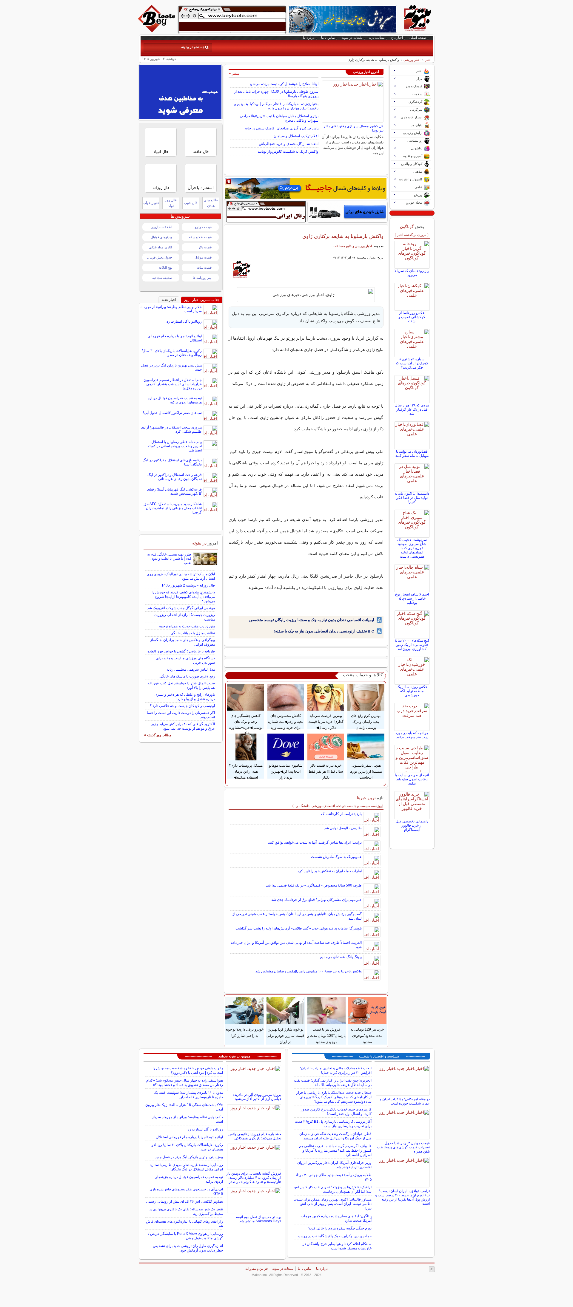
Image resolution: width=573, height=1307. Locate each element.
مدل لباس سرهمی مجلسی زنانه (191, 669)
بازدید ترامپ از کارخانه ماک (341, 814)
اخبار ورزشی (411, 59)
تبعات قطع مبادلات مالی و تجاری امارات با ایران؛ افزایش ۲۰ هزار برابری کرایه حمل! (336, 1070)
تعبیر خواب (151, 203)
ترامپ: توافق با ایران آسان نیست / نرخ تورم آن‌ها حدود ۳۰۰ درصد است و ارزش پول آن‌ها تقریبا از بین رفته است (402, 1197)
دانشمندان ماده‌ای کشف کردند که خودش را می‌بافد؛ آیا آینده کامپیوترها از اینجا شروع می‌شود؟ (183, 596)
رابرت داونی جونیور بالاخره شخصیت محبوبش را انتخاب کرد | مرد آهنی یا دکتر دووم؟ (188, 1070)
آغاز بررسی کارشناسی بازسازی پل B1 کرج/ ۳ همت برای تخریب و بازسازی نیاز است (333, 1123)
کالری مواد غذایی (160, 247)
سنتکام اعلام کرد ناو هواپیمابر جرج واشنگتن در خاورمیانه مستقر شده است (337, 1246)
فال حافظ (201, 151)
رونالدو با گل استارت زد (184, 321)
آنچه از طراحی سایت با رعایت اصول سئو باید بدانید (412, 779)
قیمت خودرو (203, 227)
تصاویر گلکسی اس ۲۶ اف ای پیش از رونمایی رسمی (184, 1201)
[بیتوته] (157, 30)
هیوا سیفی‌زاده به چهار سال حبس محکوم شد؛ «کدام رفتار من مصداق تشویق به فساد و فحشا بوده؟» (184, 1082)
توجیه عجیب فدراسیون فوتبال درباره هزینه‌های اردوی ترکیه (175, 400)
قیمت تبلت (204, 267)
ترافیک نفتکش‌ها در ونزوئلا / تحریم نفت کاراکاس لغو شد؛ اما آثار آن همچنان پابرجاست (333, 1189)
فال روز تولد (171, 203)
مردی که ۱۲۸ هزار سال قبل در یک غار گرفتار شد (412, 409)
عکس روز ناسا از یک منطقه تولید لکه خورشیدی (412, 691)
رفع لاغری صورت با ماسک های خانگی (187, 676)
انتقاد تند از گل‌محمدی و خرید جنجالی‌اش (288, 144)
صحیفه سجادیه (162, 277)
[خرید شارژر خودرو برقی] (347, 211)
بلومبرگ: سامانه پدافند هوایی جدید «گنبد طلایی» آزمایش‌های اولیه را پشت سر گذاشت (298, 928)
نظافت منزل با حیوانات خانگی (192, 633)
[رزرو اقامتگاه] (305, 188)
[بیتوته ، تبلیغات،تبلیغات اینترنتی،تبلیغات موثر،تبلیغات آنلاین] (232, 19)
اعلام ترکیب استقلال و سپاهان (296, 136)
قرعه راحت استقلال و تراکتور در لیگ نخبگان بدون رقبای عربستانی (174, 477)
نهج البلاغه (165, 267)
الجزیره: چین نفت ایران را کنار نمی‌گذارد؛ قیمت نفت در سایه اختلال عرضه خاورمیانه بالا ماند (333, 1082)
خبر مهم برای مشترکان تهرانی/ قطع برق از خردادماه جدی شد (316, 900)
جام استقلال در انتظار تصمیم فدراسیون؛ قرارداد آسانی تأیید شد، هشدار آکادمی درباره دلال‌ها (172, 384)
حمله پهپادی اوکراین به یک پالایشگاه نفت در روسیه (335, 1236)
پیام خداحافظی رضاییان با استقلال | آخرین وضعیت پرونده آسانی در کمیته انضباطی (175, 446)
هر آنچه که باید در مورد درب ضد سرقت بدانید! (411, 735)
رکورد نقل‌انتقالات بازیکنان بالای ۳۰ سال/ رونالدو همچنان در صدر (172, 353)
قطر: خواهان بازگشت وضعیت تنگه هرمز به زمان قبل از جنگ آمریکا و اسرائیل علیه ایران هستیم (335, 1136)
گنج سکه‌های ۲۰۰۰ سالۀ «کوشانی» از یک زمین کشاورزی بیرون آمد (412, 644)
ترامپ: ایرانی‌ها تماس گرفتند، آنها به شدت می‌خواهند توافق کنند (315, 842)
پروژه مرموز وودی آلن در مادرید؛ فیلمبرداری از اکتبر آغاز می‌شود (257, 1097)
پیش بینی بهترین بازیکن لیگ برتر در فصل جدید (189, 1157)
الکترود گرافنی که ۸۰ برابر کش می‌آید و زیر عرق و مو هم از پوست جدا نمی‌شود (183, 726)
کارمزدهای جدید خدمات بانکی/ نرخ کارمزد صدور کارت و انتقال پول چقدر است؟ (336, 1111)
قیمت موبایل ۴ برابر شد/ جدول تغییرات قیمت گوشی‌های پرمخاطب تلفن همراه (403, 1147)
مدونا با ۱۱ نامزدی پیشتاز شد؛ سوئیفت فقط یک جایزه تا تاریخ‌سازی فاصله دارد (188, 1095)
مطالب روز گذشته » (157, 735)
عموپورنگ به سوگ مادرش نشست (336, 857)
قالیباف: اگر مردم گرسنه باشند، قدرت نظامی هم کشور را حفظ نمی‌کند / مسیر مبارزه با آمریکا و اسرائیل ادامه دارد (335, 1150)
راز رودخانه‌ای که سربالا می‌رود (412, 273)
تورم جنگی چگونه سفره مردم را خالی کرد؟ (340, 1228)
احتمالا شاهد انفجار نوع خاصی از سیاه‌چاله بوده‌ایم (412, 598)
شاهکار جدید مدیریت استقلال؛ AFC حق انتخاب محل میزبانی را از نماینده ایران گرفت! (173, 508)
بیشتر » (234, 73)
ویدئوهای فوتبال (161, 237)
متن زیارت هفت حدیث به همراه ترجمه (187, 626)
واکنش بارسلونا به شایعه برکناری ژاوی (342, 236)
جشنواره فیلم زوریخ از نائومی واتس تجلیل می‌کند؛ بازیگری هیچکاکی (254, 1136)
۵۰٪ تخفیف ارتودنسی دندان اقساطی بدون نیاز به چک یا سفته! (324, 631)
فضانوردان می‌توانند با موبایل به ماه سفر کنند (412, 453)
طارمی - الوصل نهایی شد (343, 828)
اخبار (428, 59)
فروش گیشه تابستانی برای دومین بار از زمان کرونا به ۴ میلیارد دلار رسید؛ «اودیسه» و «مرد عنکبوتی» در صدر (254, 1177)
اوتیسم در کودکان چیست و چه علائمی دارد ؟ (182, 706)
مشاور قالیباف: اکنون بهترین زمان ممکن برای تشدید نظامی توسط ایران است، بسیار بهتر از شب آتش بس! (333, 1203)
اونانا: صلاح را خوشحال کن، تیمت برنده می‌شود (283, 84)
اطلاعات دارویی (161, 227)
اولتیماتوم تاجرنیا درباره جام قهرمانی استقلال (189, 1137)
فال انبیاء (160, 151)
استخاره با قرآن (201, 187)
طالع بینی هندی (211, 203)
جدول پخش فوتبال (159, 257)
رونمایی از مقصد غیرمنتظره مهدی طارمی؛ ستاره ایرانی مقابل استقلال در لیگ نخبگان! (186, 1167)
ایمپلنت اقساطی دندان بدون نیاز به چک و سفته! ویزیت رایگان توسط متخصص (311, 620)
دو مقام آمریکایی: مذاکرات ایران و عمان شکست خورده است (405, 1101)
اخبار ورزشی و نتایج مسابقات (352, 246)
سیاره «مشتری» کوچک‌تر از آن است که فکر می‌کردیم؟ (411, 363)
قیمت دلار (205, 247)
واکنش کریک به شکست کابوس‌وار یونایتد (288, 151)
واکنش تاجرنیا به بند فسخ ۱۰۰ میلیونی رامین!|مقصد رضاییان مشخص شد (308, 971)
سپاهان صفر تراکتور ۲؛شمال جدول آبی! (172, 413)
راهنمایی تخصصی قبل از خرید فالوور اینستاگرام (412, 825)
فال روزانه (161, 187)
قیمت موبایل (203, 257)
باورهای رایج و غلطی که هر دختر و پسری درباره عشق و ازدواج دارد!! (185, 696)
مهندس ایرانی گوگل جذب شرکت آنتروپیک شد (181, 608)
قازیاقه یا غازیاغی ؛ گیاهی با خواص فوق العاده (181, 651)
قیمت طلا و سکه (200, 237)
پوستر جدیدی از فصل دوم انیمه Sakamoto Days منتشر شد (258, 1219)
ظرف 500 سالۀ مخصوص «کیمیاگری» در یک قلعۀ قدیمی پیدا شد (314, 885)
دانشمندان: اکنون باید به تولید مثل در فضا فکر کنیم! (412, 497)
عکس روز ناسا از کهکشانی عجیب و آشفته (411, 317)
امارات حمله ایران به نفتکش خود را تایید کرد (330, 871)
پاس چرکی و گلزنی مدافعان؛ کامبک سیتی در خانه (281, 128)
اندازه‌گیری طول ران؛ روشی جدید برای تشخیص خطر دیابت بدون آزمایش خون (188, 1248)
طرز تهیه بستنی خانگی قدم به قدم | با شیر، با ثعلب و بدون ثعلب (169, 558)
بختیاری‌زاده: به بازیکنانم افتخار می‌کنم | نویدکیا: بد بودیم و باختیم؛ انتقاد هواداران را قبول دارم (276, 106)
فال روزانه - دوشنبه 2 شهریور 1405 (188, 585)
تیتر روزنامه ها (202, 277)
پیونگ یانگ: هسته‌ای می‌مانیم (341, 957)
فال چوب (191, 203)
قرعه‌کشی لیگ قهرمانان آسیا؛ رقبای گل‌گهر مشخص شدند (174, 491)
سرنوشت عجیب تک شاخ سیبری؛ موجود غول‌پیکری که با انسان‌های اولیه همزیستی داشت (412, 548)
